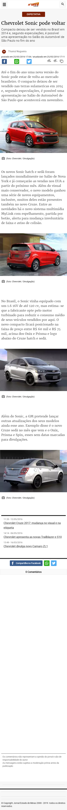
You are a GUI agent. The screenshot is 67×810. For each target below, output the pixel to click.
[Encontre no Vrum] (63, 4)
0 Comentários (34, 572)
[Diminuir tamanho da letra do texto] (54, 61)
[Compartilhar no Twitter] (29, 61)
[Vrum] (33, 5)
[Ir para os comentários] (62, 61)
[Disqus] (33, 621)
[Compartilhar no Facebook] (4, 61)
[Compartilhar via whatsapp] (16, 61)
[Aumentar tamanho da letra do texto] (48, 61)
